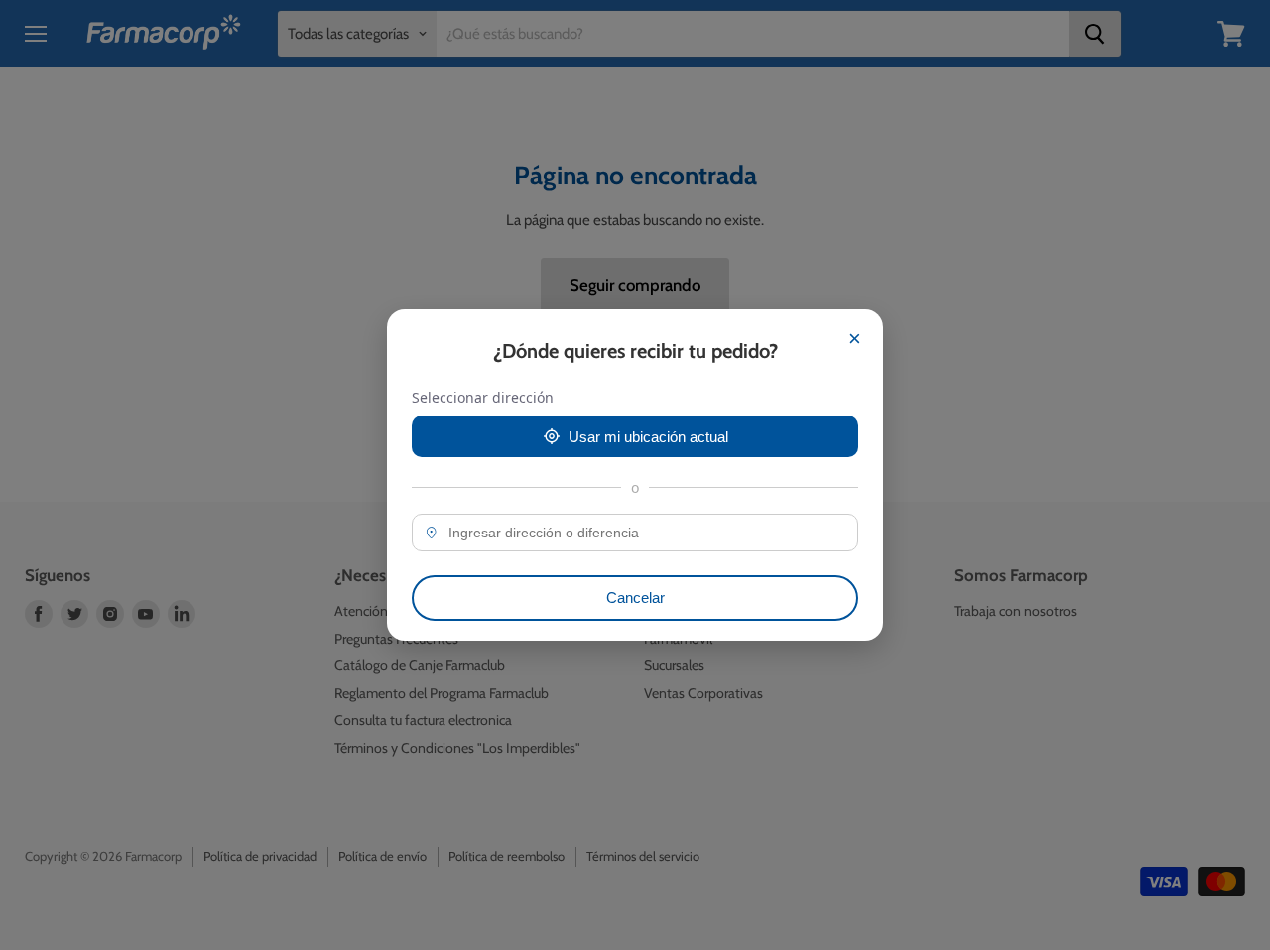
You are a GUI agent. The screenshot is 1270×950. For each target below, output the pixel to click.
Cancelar (635, 597)
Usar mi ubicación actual (648, 436)
